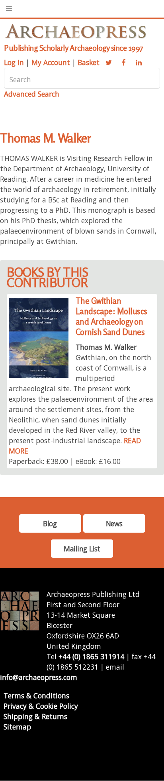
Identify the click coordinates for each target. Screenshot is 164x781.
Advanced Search (31, 94)
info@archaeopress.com (38, 677)
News (114, 523)
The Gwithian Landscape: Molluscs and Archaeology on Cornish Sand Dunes (111, 316)
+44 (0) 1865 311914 (91, 656)
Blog (50, 523)
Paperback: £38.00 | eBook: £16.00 (65, 461)
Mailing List (82, 548)
